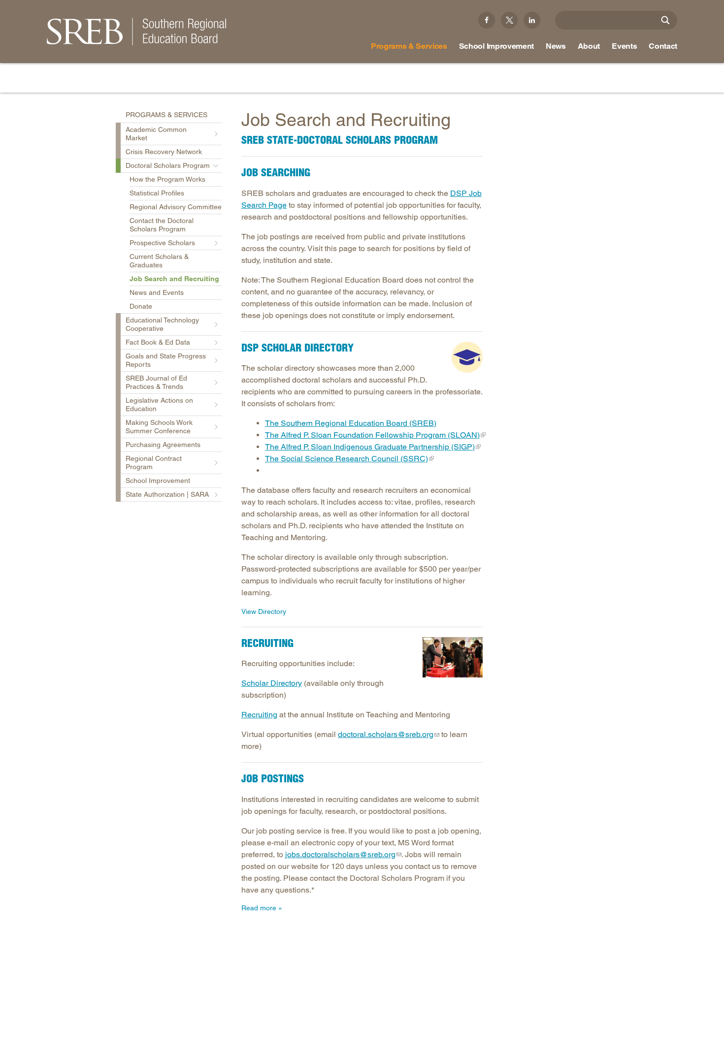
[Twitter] (509, 20)
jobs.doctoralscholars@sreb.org (340, 854)
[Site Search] (665, 20)
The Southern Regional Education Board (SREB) (350, 423)
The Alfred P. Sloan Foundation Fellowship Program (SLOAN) (372, 435)
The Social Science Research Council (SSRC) (346, 458)
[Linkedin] (532, 20)
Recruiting (259, 714)
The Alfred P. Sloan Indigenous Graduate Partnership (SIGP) (370, 446)
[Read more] (467, 357)
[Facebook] (486, 20)
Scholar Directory (271, 683)
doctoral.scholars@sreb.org (385, 734)
